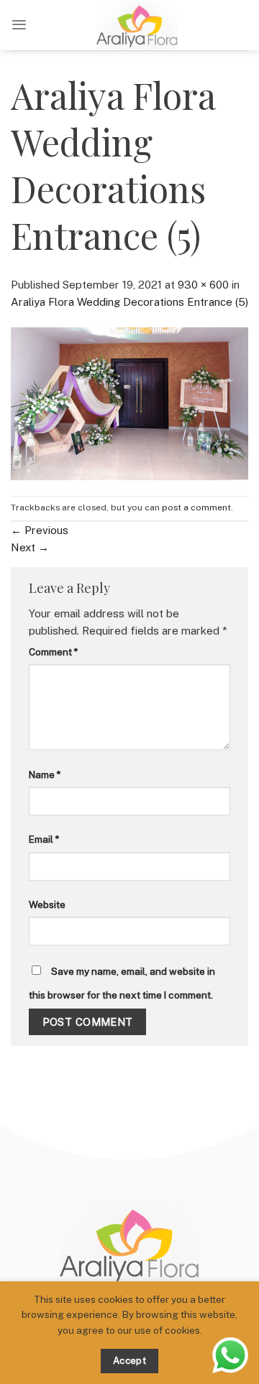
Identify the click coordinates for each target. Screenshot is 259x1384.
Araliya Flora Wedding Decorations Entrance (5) (129, 302)
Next (30, 547)
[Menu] (19, 25)
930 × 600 (203, 285)
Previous (39, 530)
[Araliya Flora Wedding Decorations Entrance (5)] (129, 402)
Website (47, 904)
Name (44, 774)
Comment (53, 652)
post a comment (196, 507)
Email (44, 839)
